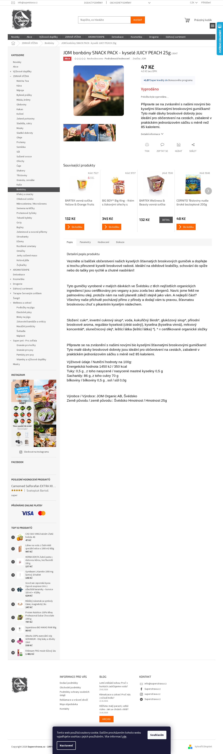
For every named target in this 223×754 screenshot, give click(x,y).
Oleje (19, 137)
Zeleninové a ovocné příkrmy (32, 232)
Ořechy (20, 161)
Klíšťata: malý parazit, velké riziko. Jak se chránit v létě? (114, 707)
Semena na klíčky (26, 208)
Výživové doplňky (22, 71)
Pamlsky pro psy (25, 355)
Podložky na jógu (26, 307)
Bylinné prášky (24, 95)
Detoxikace (19, 274)
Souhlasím (157, 735)
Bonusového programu (180, 80)
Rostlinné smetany (26, 246)
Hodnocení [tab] (103, 242)
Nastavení (66, 745)
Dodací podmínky (93, 2)
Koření (20, 114)
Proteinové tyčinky (26, 213)
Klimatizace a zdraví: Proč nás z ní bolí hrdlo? (115, 696)
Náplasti (21, 336)
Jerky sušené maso (27, 255)
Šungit (16, 298)
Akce (15, 67)
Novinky (17, 62)
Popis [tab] (70, 242)
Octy (19, 222)
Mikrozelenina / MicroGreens (32, 204)
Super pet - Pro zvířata (25, 340)
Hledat (137, 19)
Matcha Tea (23, 81)
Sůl (18, 152)
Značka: (139, 58)
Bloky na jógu (23, 317)
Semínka (21, 147)
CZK (192, 2)
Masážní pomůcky (26, 326)
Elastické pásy (24, 312)
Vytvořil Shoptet (203, 747)
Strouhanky (23, 237)
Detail (166, 219)
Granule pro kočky (26, 345)
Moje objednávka (69, 704)
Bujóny (20, 227)
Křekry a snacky (25, 194)
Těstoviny (22, 175)
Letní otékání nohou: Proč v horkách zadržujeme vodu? (113, 684)
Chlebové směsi (25, 199)
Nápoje (20, 90)
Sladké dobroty (25, 133)
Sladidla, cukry (24, 123)
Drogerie (17, 284)
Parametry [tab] (85, 242)
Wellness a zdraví (22, 303)
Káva (19, 86)
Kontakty (64, 709)
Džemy (20, 241)
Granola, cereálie (26, 180)
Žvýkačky (22, 265)
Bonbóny (21, 189)
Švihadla (21, 331)
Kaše (19, 185)
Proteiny (21, 142)
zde (124, 736)
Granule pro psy (25, 350)
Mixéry (16, 364)
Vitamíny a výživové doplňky (31, 359)
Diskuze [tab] (120, 242)
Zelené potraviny (26, 118)
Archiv (106, 719)
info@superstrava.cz (156, 683)
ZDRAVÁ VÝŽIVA (21, 76)
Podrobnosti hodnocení (117, 58)
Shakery (21, 170)
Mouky (20, 128)
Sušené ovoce (24, 156)
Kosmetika (18, 279)
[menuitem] (15, 37)
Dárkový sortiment (23, 289)
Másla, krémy (23, 100)
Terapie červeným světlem (27, 293)
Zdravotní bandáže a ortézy (31, 321)
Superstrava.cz (153, 689)
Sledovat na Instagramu (36, 452)
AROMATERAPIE (21, 270)
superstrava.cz (152, 694)
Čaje (19, 166)
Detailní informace (150, 134)
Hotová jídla (23, 260)
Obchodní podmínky (120, 2)
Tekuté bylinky (24, 218)
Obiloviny (21, 104)
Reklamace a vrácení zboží (74, 700)
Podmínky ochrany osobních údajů (74, 693)
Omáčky (21, 251)
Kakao (20, 109)
